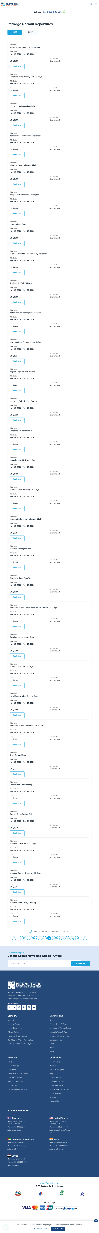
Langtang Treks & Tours (59, 1036)
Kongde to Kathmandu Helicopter (24, 195)
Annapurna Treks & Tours (60, 1028)
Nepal (52, 1020)
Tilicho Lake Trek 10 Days (21, 283)
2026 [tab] (15, 32)
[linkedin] (24, 1007)
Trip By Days (55, 1062)
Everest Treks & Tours (58, 1024)
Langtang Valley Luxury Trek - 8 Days (26, 77)
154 (35, 938)
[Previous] (14, 938)
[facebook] (9, 1007)
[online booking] (37, 1207)
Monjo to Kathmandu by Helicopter (25, 47)
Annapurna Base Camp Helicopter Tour (26, 725)
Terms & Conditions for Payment (20, 1044)
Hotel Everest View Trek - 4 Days (24, 696)
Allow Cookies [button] (58, 1229)
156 (44, 938)
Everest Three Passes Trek (21, 814)
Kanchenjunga (56, 1040)
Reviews (53, 1066)
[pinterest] (29, 1007)
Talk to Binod (55, 1077)
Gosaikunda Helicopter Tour (22, 637)
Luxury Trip (12, 1085)
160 (62, 938)
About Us (11, 1020)
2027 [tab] (30, 32)
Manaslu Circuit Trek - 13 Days (23, 843)
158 (53, 938)
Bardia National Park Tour (21, 578)
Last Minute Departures (59, 1089)
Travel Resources (57, 1085)
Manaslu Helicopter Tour (20, 549)
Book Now (17, 66)
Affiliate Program (57, 1070)
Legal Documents (14, 1028)
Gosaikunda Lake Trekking (21, 784)
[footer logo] (24, 985)
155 (40, 938)
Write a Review (56, 1093)
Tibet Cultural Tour (18, 755)
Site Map (53, 1097)
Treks (9, 1062)
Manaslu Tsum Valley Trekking (23, 902)
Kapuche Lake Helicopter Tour (23, 460)
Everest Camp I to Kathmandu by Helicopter (28, 254)
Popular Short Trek (15, 1081)
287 (76, 938)
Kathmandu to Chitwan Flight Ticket (25, 342)
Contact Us (54, 1101)
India (52, 1051)
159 (58, 938)
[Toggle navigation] (95, 4)
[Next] (85, 938)
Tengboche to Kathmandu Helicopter (25, 136)
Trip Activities (13, 1066)
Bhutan (53, 1048)
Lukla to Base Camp (18, 224)
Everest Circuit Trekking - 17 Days (24, 490)
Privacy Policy (13, 1032)
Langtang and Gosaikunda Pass (23, 106)
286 (72, 938)
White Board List (57, 1081)
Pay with (59, 1208)
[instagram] (19, 1007)
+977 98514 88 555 (51, 11)
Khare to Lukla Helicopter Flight (23, 165)
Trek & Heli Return (14, 1077)
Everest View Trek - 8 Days (21, 666)
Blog (51, 1074)
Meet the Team (13, 1024)
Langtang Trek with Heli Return (23, 401)
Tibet (52, 1044)
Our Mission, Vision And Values (20, 1040)
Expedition (11, 1070)
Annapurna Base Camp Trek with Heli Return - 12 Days (33, 608)
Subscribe (80, 963)
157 (49, 938)
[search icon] (91, 4)
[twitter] (14, 1007)
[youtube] (34, 1007)
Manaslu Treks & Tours (59, 1032)
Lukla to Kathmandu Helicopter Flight (26, 519)
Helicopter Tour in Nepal (17, 1074)
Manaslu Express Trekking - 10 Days (25, 873)
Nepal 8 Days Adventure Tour (22, 372)
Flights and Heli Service (17, 1089)
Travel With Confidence (17, 1036)
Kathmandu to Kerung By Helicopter (25, 313)
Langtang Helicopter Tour (21, 431)
